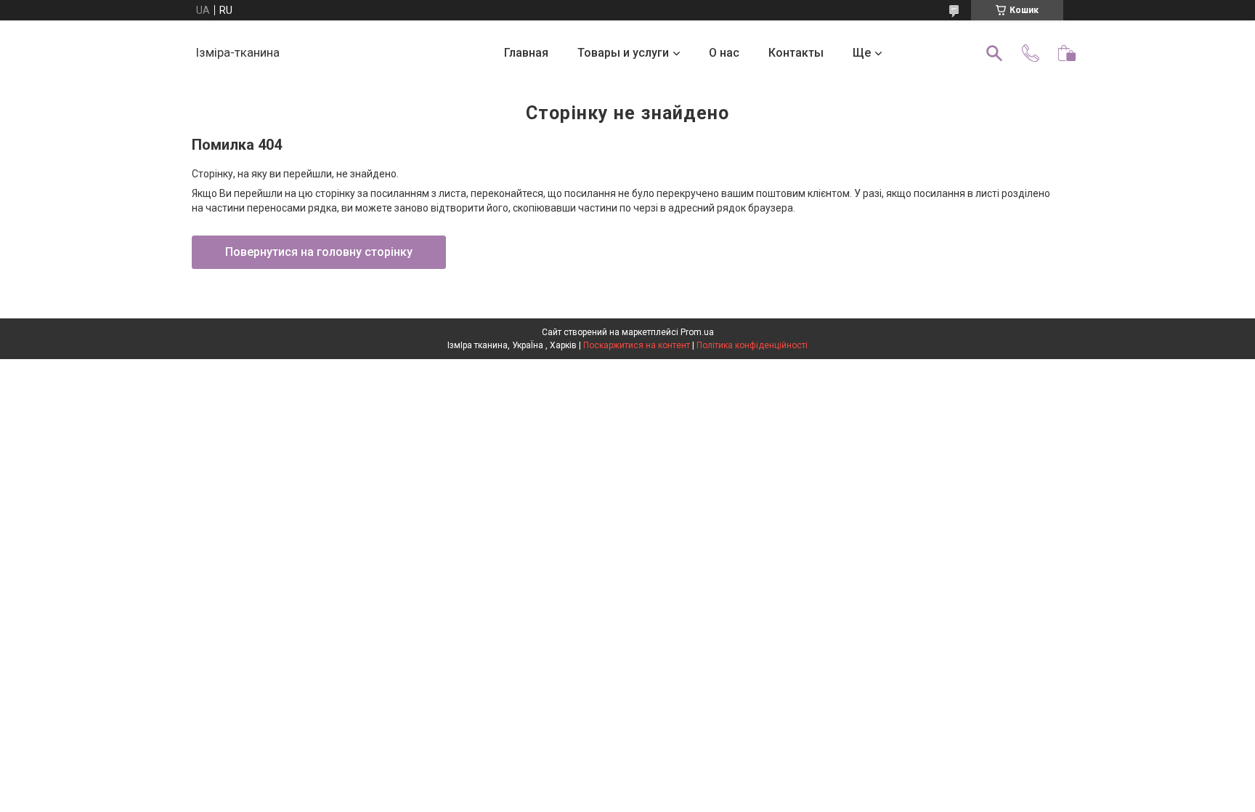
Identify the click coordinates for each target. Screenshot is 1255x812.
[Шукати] (994, 53)
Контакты (796, 53)
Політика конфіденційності (752, 345)
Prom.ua (697, 332)
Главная (526, 53)
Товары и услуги (623, 53)
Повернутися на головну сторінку (319, 252)
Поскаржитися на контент (636, 345)
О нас (724, 53)
